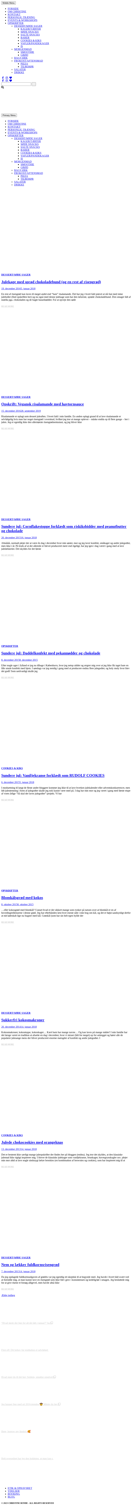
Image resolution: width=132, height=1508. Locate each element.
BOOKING (14, 1494)
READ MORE (7, 306)
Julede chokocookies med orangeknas (32, 1142)
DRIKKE (19, 72)
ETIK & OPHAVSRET (20, 1488)
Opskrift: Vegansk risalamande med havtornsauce (42, 404)
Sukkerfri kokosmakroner (22, 1020)
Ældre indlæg (8, 1295)
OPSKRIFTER (16, 23)
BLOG (11, 1496)
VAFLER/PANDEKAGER (35, 43)
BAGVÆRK (21, 58)
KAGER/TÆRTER (31, 29)
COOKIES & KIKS (31, 40)
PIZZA (24, 63)
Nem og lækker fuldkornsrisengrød (30, 1265)
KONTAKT (14, 14)
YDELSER (14, 1491)
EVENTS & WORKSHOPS (22, 20)
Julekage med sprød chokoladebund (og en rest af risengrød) (51, 282)
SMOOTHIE (27, 52)
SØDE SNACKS (30, 31)
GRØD (24, 55)
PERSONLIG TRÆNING (21, 17)
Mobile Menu (8, 3)
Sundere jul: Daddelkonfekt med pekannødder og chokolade (50, 653)
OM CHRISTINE (17, 11)
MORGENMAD (23, 49)
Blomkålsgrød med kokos (22, 897)
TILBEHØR (27, 66)
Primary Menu (9, 115)
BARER (25, 37)
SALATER (20, 69)
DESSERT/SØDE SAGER (28, 26)
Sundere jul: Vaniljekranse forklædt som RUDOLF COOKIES (52, 775)
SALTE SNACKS (30, 34)
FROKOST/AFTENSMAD (28, 60)
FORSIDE (13, 8)
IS (22, 46)
